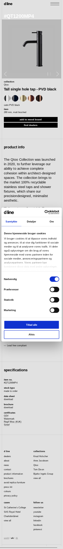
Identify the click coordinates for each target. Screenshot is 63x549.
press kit (8, 487)
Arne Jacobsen (40, 460)
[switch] (54, 289)
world (6, 538)
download (8, 399)
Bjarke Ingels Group (43, 474)
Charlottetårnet (11, 516)
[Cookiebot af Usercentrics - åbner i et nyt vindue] (45, 212)
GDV (6, 416)
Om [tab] (52, 221)
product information (13, 474)
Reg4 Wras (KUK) (13, 422)
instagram (38, 516)
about (6, 460)
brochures (9, 478)
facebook (38, 525)
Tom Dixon (38, 469)
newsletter (38, 507)
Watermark (9, 419)
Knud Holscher (40, 456)
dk (17, 538)
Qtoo (6, 84)
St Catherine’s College (15, 507)
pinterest (37, 529)
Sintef (7, 425)
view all (37, 478)
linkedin (37, 520)
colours (7, 491)
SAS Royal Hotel (12, 512)
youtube (37, 512)
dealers (7, 456)
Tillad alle (31, 324)
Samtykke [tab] (11, 221)
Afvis (32, 334)
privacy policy (11, 495)
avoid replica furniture (14, 482)
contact (7, 469)
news (6, 465)
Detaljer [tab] (31, 221)
